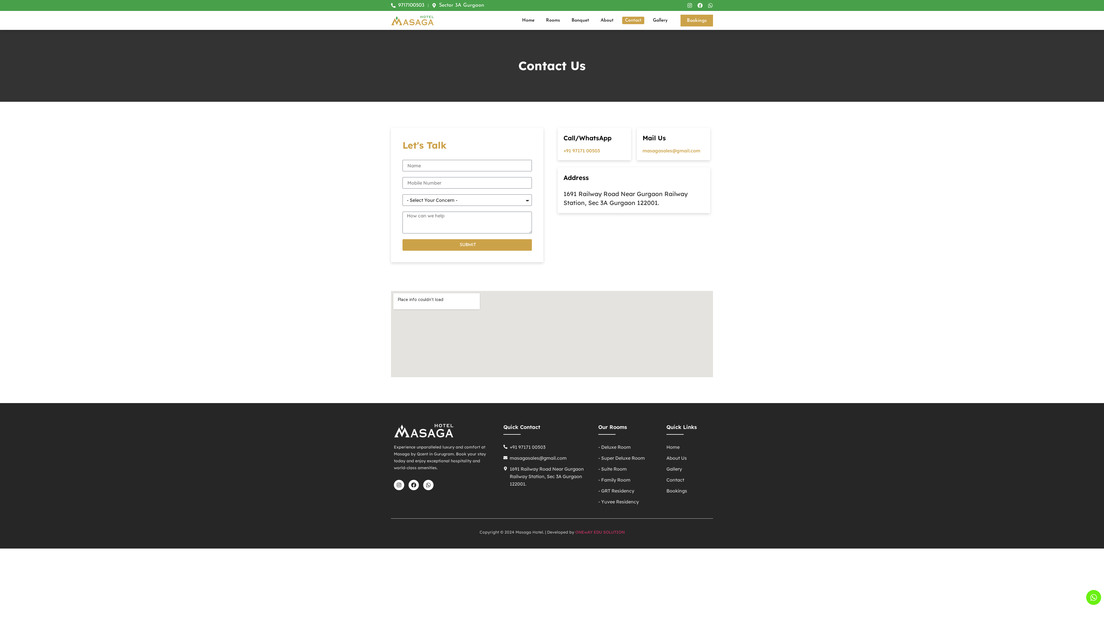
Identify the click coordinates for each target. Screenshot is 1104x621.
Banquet (580, 20)
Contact (633, 20)
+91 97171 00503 (582, 151)
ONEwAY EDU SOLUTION (600, 532)
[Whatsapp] (710, 5)
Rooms (553, 20)
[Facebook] (700, 5)
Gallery (660, 20)
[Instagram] (689, 5)
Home (528, 20)
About (607, 20)
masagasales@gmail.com (671, 151)
